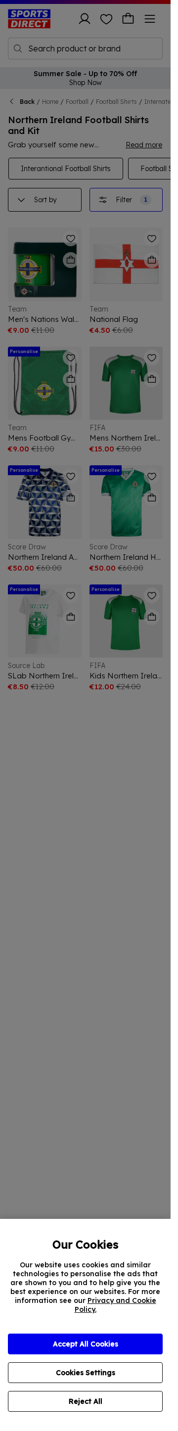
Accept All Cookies (85, 1344)
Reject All (85, 1401)
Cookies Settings (85, 1372)
